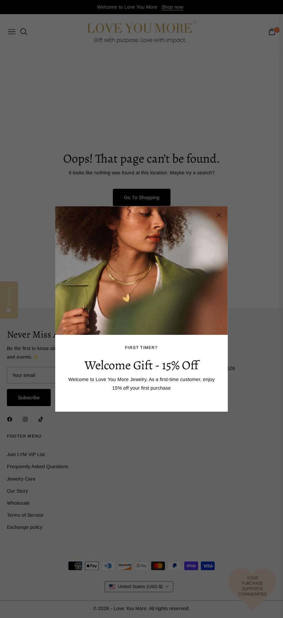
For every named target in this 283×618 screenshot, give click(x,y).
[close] (219, 215)
